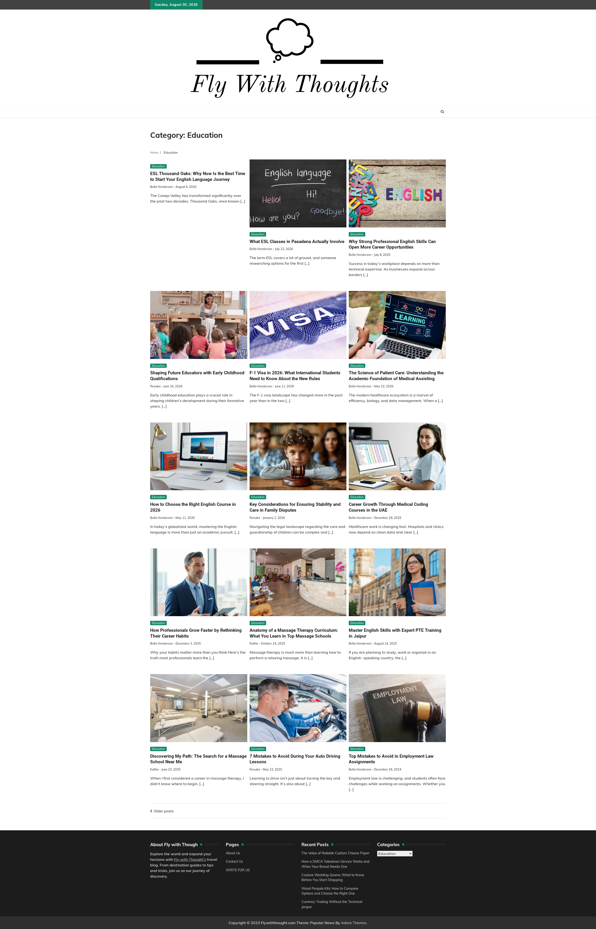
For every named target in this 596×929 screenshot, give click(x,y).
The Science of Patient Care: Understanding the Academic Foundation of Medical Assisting (396, 375)
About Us (233, 853)
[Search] (442, 111)
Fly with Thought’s (190, 859)
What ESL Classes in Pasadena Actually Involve (297, 241)
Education (158, 166)
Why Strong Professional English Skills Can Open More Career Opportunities (392, 244)
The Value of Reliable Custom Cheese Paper (335, 853)
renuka (155, 386)
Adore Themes (353, 922)
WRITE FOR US (238, 870)
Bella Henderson (161, 187)
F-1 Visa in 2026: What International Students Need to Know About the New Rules (295, 375)
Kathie (254, 643)
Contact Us (234, 861)
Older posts (164, 811)
